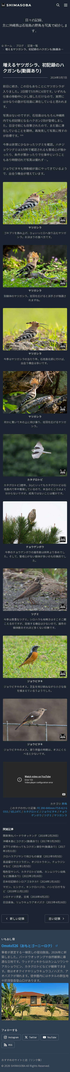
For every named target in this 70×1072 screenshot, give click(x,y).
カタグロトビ (35, 479)
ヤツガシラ (35, 227)
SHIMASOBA (19, 5)
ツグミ (35, 614)
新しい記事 (17, 918)
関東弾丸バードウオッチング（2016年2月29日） (31, 835)
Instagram (13, 1037)
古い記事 (54, 918)
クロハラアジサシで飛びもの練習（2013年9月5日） (33, 856)
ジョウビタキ (35, 681)
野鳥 (64, 803)
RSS (10, 1044)
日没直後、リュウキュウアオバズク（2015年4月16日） (35, 902)
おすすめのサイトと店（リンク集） (22, 1060)
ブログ (20, 46)
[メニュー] (66, 5)
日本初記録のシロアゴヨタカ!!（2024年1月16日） (32, 881)
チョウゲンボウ (35, 547)
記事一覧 (33, 46)
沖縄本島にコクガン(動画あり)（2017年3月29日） (32, 841)
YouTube (51, 1037)
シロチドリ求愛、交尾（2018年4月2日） (27, 897)
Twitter (33, 1037)
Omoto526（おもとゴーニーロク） (27, 945)
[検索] (58, 5)
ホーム (8, 46)
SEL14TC (15, 811)
